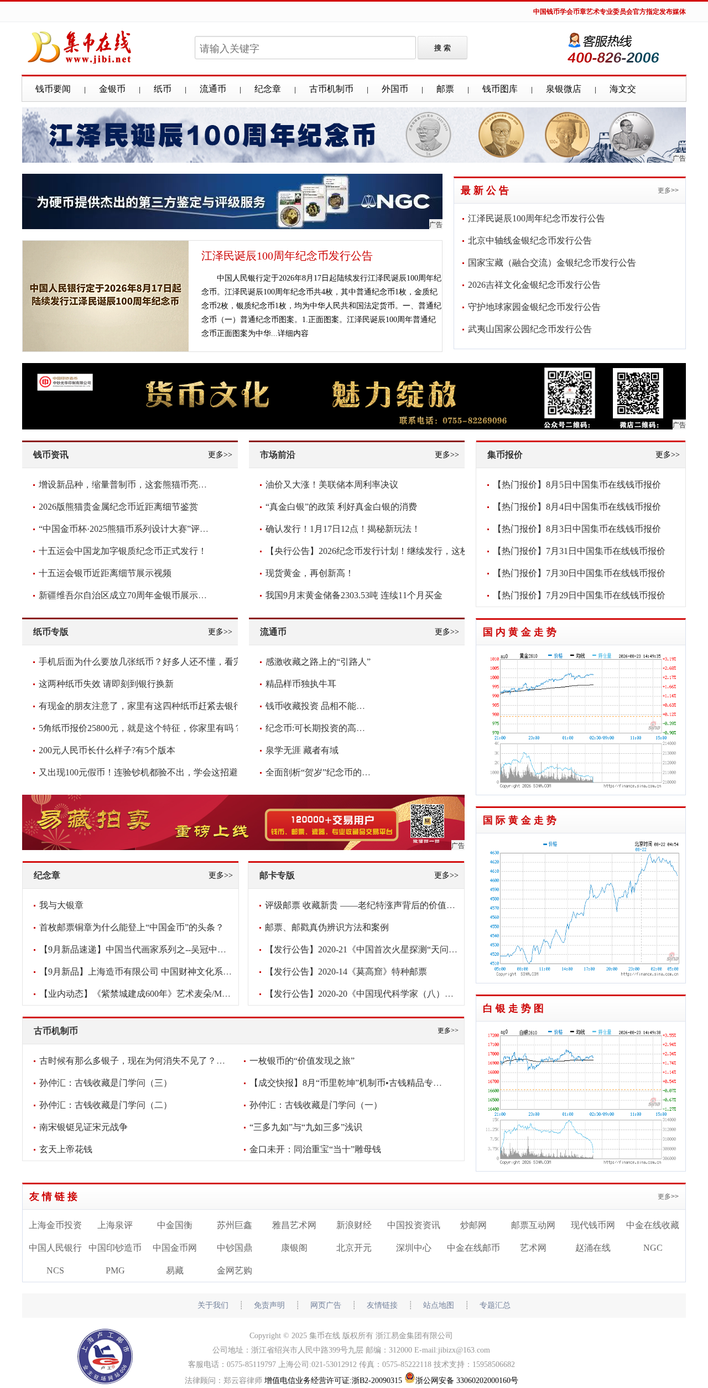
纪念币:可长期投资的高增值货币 (329, 728)
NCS (55, 1270)
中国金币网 (175, 1247)
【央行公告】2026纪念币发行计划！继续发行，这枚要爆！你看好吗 (398, 551)
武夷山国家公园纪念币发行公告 (530, 329)
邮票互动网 (533, 1225)
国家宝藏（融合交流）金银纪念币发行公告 (552, 262)
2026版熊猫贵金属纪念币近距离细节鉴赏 (118, 506)
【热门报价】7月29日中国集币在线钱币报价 (579, 595)
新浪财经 (354, 1225)
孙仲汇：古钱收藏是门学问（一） (315, 1105)
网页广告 (325, 1305)
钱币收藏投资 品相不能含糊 (320, 706)
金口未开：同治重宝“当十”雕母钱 (315, 1149)
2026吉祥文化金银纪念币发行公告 (534, 284)
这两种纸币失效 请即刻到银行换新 (106, 683)
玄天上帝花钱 (65, 1149)
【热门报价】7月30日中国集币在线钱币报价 (579, 573)
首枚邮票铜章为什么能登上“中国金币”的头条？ (131, 927)
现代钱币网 (593, 1225)
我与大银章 (61, 905)
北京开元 (354, 1247)
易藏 (175, 1270)
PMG (115, 1270)
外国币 (395, 89)
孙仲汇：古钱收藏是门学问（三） (105, 1082)
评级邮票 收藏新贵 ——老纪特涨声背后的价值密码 (364, 905)
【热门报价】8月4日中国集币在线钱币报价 (577, 506)
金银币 (112, 89)
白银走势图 (514, 1008)
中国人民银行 (55, 1247)
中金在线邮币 (473, 1247)
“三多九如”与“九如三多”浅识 (305, 1127)
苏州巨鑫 (234, 1225)
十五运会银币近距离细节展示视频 (105, 573)
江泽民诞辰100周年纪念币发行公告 (287, 256)
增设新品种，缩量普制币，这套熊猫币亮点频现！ (136, 484)
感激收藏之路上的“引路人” (318, 661)
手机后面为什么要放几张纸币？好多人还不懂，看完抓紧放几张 (163, 661)
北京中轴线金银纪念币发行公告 (530, 240)
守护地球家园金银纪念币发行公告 (534, 307)
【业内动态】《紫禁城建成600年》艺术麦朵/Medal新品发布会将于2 (171, 993)
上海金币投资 (55, 1225)
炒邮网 (473, 1225)
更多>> (668, 190)
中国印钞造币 (115, 1247)
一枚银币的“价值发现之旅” (302, 1060)
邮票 (445, 89)
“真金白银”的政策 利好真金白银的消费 (341, 506)
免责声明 (269, 1305)
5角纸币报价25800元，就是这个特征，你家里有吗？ (140, 728)
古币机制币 (331, 89)
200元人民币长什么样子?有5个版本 (107, 750)
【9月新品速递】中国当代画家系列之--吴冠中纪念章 (141, 949)
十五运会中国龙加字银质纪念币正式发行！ (123, 551)
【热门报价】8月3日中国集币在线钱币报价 (577, 529)
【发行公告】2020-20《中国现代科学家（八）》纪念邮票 (377, 993)
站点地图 (438, 1305)
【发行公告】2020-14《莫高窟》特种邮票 (346, 971)
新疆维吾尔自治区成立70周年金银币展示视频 (127, 595)
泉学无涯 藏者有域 (302, 750)
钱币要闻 (53, 89)
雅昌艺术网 (294, 1225)
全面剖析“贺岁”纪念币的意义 (322, 772)
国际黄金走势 (521, 820)
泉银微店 (563, 89)
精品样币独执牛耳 (301, 683)
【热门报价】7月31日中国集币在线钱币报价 (579, 551)
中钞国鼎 (234, 1247)
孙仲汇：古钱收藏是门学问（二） (105, 1105)
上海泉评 (115, 1225)
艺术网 (533, 1247)
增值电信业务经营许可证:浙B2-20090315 (333, 1380)
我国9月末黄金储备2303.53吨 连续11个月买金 (354, 595)
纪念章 (267, 89)
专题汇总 (495, 1305)
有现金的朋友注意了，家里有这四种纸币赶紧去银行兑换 (149, 706)
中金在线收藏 (652, 1225)
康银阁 (294, 1247)
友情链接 (54, 1196)
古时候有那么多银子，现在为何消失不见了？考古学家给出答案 (163, 1060)
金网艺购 (234, 1270)
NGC (653, 1247)
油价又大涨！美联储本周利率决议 (332, 484)
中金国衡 (174, 1225)
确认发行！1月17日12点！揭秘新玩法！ (343, 529)
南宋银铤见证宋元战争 (83, 1127)
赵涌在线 (593, 1247)
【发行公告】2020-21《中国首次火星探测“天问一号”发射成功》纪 (394, 949)
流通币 (213, 89)
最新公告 (486, 190)
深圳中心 (413, 1247)
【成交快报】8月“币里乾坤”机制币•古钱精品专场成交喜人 (363, 1082)
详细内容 (293, 333)
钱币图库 (500, 89)
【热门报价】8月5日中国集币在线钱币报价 (577, 484)
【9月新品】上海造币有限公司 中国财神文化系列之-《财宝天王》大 (172, 971)
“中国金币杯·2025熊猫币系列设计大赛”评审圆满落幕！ (146, 529)
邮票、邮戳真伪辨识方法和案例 (327, 927)
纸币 (162, 89)
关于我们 (212, 1305)
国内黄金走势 (521, 632)
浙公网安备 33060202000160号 (466, 1380)
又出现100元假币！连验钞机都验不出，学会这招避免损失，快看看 (169, 772)
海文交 (623, 89)
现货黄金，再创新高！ (310, 573)
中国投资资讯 (413, 1225)
